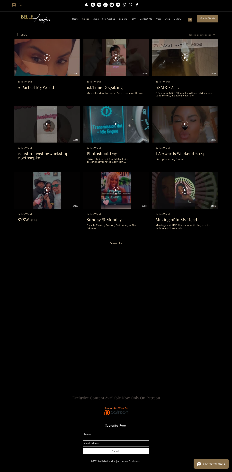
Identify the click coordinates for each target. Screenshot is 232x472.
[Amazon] (93, 5)
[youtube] (112, 5)
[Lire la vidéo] (47, 57)
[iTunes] (105, 5)
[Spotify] (86, 5)
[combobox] (202, 35)
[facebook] (137, 5)
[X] (130, 5)
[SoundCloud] (118, 5)
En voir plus (116, 243)
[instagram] (124, 5)
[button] (167, 18)
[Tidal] (99, 5)
